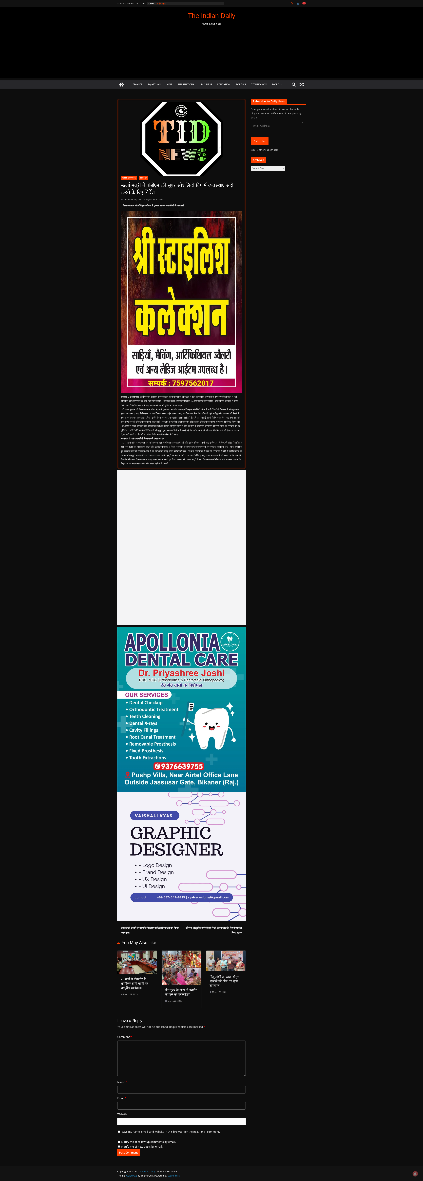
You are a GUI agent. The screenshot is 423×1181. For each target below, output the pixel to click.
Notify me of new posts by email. (142, 1146)
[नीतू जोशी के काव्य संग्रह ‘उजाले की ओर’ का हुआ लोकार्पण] (226, 953)
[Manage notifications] (415, 1173)
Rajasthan (154, 84)
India (169, 84)
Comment (124, 1037)
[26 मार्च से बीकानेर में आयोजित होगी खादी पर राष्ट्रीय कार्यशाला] (137, 953)
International (186, 84)
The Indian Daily (211, 15)
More (275, 84)
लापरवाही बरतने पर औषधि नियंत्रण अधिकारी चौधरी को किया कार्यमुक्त (150, 930)
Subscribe (259, 141)
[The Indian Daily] (121, 85)
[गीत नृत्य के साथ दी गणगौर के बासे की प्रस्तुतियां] (181, 953)
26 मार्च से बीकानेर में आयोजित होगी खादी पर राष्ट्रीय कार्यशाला (134, 983)
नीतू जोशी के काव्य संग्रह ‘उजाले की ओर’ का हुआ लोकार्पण (224, 981)
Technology (259, 84)
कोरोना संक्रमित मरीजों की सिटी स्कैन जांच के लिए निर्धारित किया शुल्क (214, 930)
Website (122, 1114)
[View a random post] (302, 85)
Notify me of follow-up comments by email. (148, 1142)
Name (122, 1082)
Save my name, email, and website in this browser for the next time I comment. (171, 1132)
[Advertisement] (211, 55)
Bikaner (137, 84)
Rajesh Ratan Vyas (154, 199)
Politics (241, 84)
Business (206, 84)
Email (121, 1098)
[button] (281, 84)
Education (224, 84)
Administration (129, 178)
